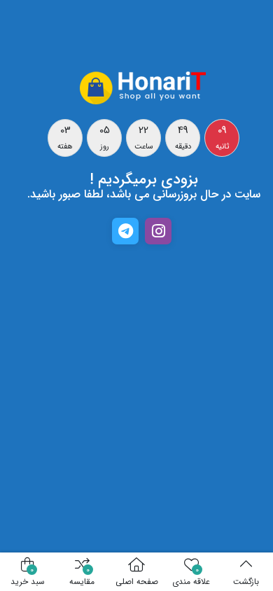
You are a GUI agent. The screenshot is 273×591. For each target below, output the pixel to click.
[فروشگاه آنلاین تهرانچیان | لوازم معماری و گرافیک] (143, 86)
